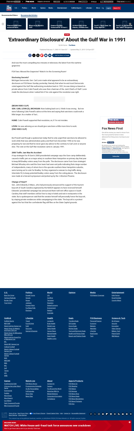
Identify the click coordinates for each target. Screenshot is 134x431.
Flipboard (42, 55)
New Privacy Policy (23, 413)
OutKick (7, 318)
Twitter (34, 55)
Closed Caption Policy (52, 413)
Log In (109, 8)
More (98, 8)
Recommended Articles (29, 15)
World (34, 8)
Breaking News (10, 423)
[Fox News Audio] (69, 1)
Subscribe (116, 156)
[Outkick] (94, 1)
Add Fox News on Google (62, 55)
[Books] (124, 2)
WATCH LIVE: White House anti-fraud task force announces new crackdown (47, 425)
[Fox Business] (44, 1)
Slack (114, 414)
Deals (71, 318)
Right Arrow (130, 24)
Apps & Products (76, 381)
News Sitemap (13, 415)
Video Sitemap (22, 415)
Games (7, 381)
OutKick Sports (76, 8)
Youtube (102, 414)
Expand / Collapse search (103, 8)
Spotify (126, 414)
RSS (118, 414)
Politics (25, 8)
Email (50, 55)
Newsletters (122, 414)
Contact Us (67, 413)
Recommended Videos (10, 15)
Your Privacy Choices (39, 413)
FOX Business (96, 318)
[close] (129, 422)
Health (50, 318)
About (49, 381)
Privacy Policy (106, 148)
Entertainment (62, 8)
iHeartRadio (130, 414)
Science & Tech (118, 318)
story (67, 34)
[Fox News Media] (29, 2)
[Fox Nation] (56, 2)
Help (61, 413)
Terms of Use (117, 148)
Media (50, 8)
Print (46, 55)
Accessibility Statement (78, 413)
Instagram (98, 414)
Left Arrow (3, 24)
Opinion (42, 8)
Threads (38, 55)
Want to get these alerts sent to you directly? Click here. (22, 428)
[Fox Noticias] (106, 2)
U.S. (16, 8)
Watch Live (30, 381)
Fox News (9, 8)
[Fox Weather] (83, 2)
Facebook (30, 55)
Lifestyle (89, 8)
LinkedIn (110, 414)
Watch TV (117, 8)
